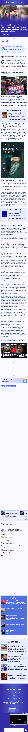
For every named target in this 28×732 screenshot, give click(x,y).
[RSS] (19, 692)
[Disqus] (14, 539)
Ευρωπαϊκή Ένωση (10, 386)
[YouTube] (15, 692)
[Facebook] (9, 692)
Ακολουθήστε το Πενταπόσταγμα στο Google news (12, 380)
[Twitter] (12, 692)
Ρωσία (2, 386)
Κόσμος (2, 22)
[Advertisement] (14, 450)
